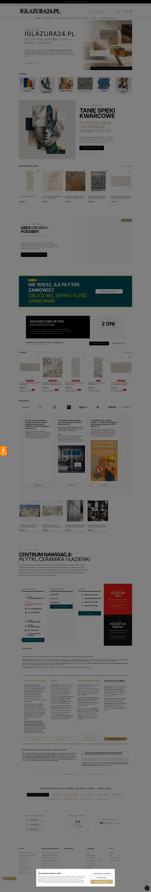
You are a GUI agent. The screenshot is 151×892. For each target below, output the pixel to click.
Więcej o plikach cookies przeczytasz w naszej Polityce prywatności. (63, 882)
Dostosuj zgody (101, 877)
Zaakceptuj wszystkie (101, 882)
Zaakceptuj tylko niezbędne (101, 873)
